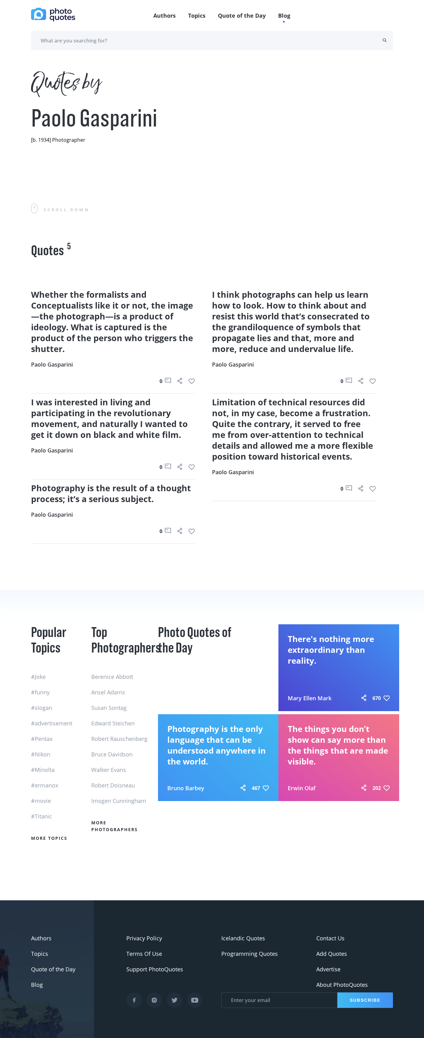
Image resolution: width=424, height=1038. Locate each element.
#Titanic (41, 816)
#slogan (41, 707)
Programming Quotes (249, 953)
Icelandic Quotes (243, 938)
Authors (164, 15)
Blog (284, 15)
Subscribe (365, 1000)
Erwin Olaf (302, 788)
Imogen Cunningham (118, 800)
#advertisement (51, 723)
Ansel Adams (108, 692)
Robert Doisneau (113, 785)
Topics (196, 15)
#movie (41, 800)
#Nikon (40, 754)
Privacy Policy (144, 938)
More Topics (49, 838)
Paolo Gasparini (52, 364)
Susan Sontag (109, 707)
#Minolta (43, 769)
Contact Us (330, 938)
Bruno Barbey (185, 788)
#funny (40, 692)
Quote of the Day (242, 15)
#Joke (38, 676)
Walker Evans (108, 769)
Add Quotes (331, 953)
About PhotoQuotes (342, 984)
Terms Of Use (144, 953)
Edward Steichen (113, 723)
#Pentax (41, 738)
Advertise (328, 969)
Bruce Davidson (112, 754)
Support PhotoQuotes (154, 969)
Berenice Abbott (112, 676)
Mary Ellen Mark (310, 698)
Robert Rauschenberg (119, 738)
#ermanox (44, 785)
